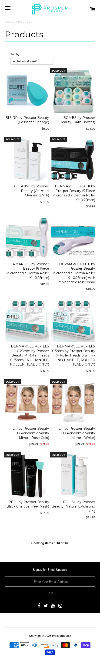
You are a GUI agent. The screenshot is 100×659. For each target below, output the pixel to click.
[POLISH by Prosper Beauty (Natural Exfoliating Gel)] (73, 476)
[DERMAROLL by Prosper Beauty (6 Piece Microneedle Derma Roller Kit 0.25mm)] (27, 238)
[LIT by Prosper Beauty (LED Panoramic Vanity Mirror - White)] (73, 402)
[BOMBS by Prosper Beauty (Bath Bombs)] (73, 91)
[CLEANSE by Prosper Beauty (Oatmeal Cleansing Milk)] (27, 160)
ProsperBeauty (61, 635)
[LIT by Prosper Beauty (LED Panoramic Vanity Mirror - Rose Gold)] (27, 402)
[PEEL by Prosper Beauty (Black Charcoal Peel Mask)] (27, 476)
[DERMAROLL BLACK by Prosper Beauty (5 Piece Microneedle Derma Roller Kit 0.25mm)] (73, 160)
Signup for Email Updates (50, 569)
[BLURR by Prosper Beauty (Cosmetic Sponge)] (27, 91)
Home (9, 21)
